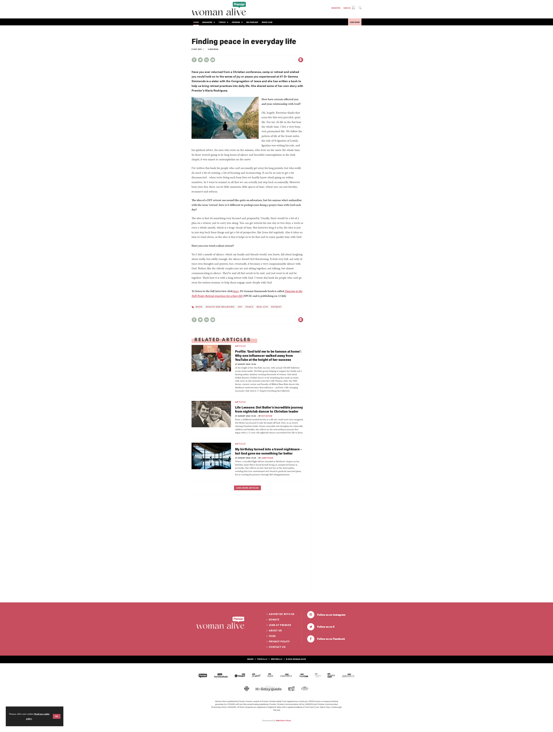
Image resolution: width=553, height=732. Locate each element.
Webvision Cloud (283, 720)
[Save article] (300, 59)
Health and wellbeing (220, 307)
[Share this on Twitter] (200, 59)
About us (275, 630)
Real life (262, 307)
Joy (240, 307)
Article (240, 346)
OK (56, 716)
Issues (250, 659)
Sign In (347, 8)
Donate (274, 619)
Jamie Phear (267, 458)
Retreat (276, 307)
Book (199, 307)
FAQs (272, 636)
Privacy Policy (279, 641)
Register (336, 8)
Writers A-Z (276, 659)
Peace (249, 307)
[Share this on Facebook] (194, 59)
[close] (303, 53)
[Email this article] (212, 59)
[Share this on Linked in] (206, 59)
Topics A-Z (262, 659)
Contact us (277, 647)
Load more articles (247, 488)
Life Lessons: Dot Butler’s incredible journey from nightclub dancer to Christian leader (269, 409)
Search (360, 7)
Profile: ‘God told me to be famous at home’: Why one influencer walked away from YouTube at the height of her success (268, 355)
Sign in (270, 53)
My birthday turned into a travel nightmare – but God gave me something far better (268, 451)
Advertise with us (282, 614)
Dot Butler (266, 416)
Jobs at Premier (280, 625)
